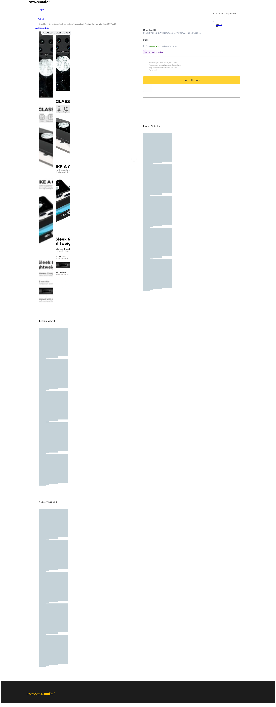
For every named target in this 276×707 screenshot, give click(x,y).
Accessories (42, 28)
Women (42, 19)
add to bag (192, 80)
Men (42, 10)
